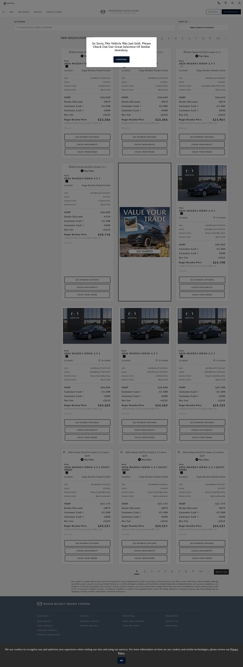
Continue (121, 59)
